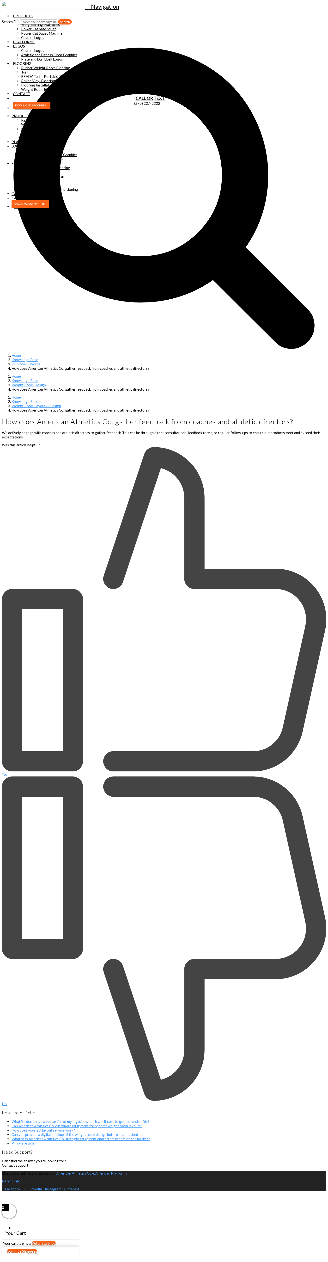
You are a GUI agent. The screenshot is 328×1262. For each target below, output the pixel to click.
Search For (10, 21)
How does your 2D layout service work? (43, 1130)
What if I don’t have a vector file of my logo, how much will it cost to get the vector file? (80, 1121)
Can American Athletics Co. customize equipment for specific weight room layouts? (77, 1126)
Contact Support (15, 1165)
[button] (102, 6)
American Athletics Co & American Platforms (91, 1173)
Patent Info (11, 1181)
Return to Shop (44, 1243)
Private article (23, 1143)
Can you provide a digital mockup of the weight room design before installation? (75, 1134)
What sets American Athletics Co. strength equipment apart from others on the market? (81, 1139)
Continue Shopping (22, 1251)
